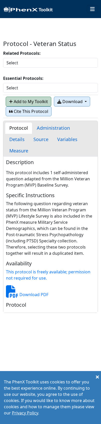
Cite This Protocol (30, 111)
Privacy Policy (25, 413)
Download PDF (33, 294)
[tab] (18, 128)
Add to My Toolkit (30, 101)
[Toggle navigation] (92, 9)
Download (72, 101)
